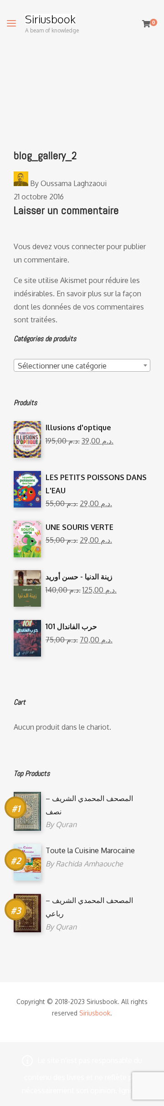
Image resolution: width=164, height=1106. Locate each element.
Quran (66, 824)
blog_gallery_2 (45, 155)
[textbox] (82, 365)
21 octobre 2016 (39, 196)
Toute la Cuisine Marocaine (90, 850)
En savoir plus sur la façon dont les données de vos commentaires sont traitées (79, 307)
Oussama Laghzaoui (74, 183)
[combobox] (82, 365)
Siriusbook (50, 19)
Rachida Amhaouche (89, 863)
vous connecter (79, 246)
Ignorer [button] (131, 1090)
